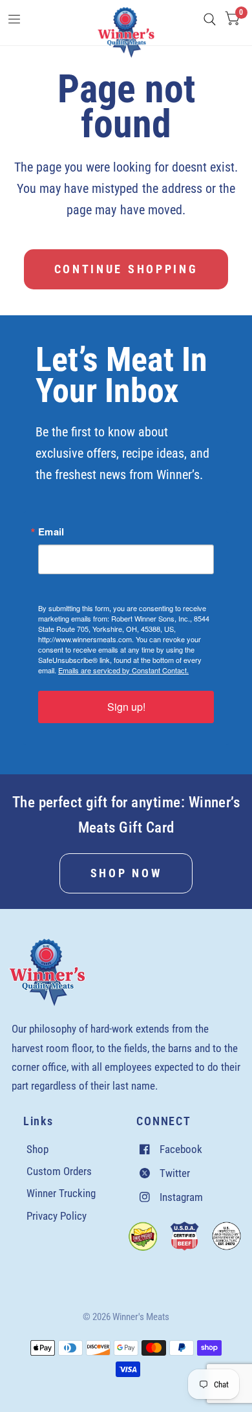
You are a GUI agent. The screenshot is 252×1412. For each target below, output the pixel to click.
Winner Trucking (61, 1193)
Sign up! (126, 706)
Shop (37, 1149)
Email (51, 532)
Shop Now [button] (126, 873)
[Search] (209, 19)
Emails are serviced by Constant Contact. (123, 670)
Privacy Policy (56, 1215)
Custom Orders (59, 1171)
